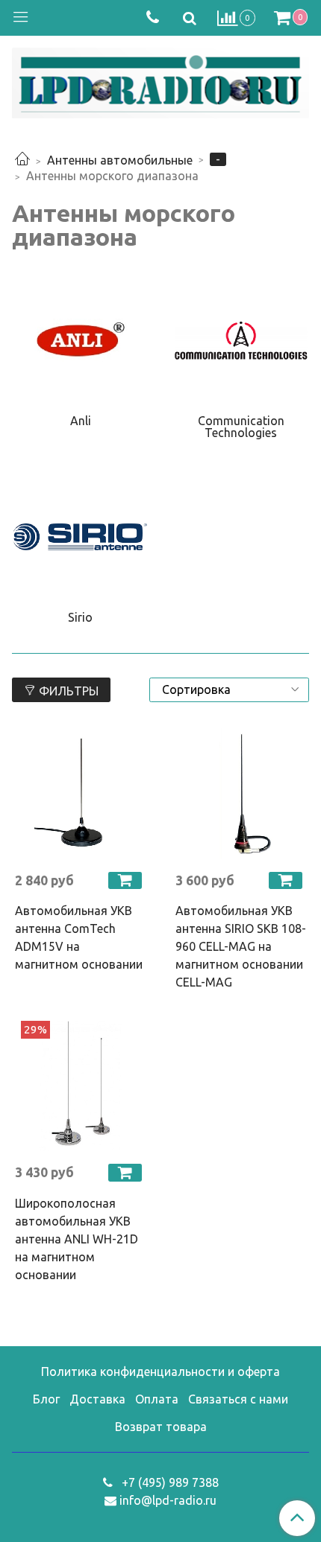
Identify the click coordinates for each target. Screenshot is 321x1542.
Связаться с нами (238, 1399)
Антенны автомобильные (120, 160)
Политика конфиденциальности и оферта (160, 1371)
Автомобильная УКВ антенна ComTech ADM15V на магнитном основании (79, 937)
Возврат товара (161, 1426)
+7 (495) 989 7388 (169, 1482)
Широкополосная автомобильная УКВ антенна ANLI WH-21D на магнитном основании (76, 1239)
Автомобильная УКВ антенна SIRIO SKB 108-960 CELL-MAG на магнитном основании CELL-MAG (240, 946)
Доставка (97, 1399)
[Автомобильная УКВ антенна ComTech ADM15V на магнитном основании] (80, 794)
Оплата (156, 1399)
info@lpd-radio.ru (167, 1500)
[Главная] (22, 160)
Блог (46, 1399)
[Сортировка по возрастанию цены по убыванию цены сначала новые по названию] (229, 690)
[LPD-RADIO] (160, 80)
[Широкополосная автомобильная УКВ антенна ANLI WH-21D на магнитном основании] (80, 1086)
